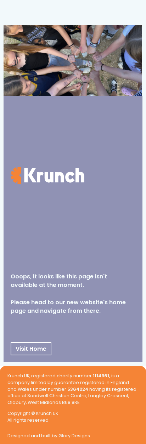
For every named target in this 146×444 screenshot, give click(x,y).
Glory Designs (74, 436)
